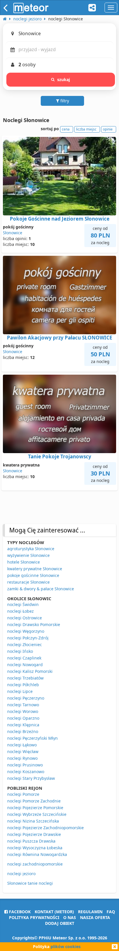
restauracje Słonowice (28, 582)
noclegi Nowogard (25, 664)
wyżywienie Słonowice (28, 555)
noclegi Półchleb (23, 684)
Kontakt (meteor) (54, 911)
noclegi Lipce (20, 691)
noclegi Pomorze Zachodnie (34, 801)
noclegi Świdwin (23, 604)
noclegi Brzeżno (22, 731)
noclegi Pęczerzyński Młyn (32, 738)
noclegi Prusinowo (25, 765)
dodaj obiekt (59, 923)
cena (66, 129)
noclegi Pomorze (23, 794)
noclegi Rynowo (22, 758)
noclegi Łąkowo (22, 745)
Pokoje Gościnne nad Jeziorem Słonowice (59, 218)
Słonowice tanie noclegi (30, 883)
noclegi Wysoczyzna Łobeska (34, 847)
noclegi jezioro (21, 873)
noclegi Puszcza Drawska (31, 841)
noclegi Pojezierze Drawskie (34, 834)
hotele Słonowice (23, 562)
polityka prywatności (34, 917)
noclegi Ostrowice (24, 618)
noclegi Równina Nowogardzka (37, 854)
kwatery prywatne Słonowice (34, 568)
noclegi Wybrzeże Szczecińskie (36, 814)
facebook (19, 911)
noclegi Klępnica (23, 724)
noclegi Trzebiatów (25, 678)
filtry (64, 100)
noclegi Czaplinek (24, 658)
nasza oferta (95, 917)
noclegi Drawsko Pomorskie (33, 624)
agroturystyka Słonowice (30, 548)
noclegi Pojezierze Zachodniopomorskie (45, 827)
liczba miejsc (86, 129)
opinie (108, 129)
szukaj (63, 79)
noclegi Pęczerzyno (25, 698)
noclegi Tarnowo (23, 704)
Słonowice (12, 232)
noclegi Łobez (20, 611)
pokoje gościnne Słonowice (33, 575)
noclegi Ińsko (20, 651)
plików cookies (66, 946)
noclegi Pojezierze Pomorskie (35, 807)
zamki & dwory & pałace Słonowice (40, 588)
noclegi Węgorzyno (25, 631)
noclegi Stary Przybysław (31, 778)
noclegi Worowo (22, 711)
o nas (69, 917)
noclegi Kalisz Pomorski (30, 671)
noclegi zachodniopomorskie (35, 864)
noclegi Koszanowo (25, 771)
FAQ (111, 911)
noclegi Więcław (22, 751)
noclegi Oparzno (23, 718)
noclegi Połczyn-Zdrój (28, 638)
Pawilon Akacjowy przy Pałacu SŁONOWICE (59, 337)
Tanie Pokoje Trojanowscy (59, 456)
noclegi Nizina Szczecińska (33, 821)
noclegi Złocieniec (24, 644)
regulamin (90, 911)
